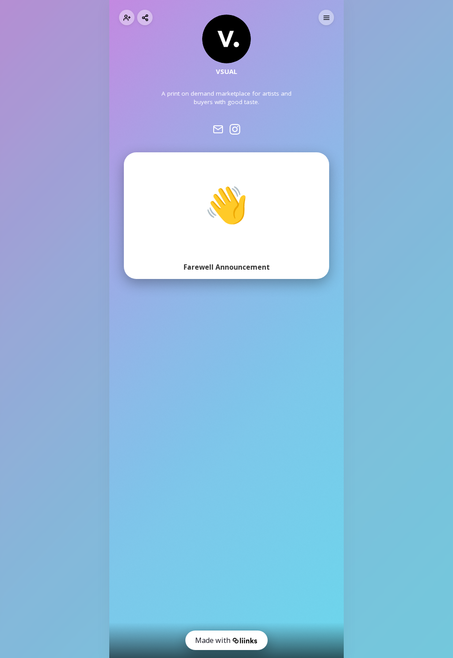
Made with (212, 640)
